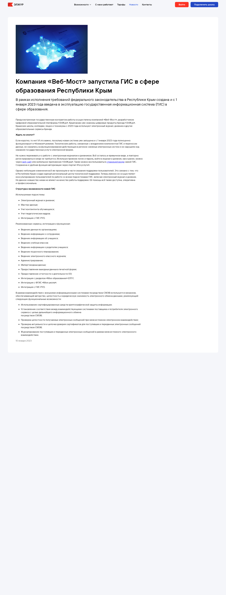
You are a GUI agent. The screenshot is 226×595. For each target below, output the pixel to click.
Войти (182, 4)
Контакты (147, 4)
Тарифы (121, 4)
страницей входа (115, 161)
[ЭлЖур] (16, 4)
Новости (133, 4)
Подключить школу (204, 4)
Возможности (81, 4)
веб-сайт (27, 161)
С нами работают (104, 4)
